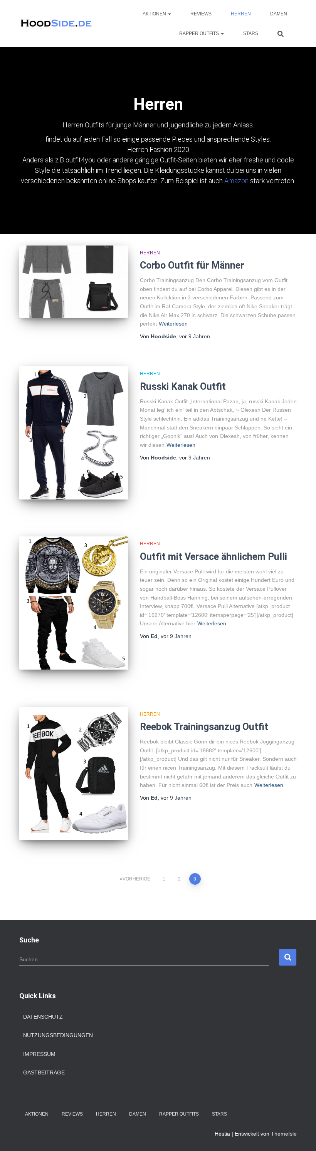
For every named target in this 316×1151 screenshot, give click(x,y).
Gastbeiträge (44, 1072)
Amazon (236, 181)
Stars (250, 33)
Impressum (39, 1054)
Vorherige (136, 879)
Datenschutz (43, 1017)
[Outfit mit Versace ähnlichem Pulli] (73, 603)
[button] (169, 14)
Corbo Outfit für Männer (192, 265)
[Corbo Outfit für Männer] (73, 282)
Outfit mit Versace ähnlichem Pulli (213, 556)
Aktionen (155, 14)
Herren (241, 14)
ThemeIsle (284, 1134)
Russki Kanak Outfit (183, 386)
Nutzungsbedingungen (58, 1035)
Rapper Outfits (199, 33)
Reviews (201, 14)
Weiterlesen (173, 324)
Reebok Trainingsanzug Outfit (204, 726)
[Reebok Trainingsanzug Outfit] (73, 773)
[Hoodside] (56, 23)
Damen (278, 14)
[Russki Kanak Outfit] (73, 432)
